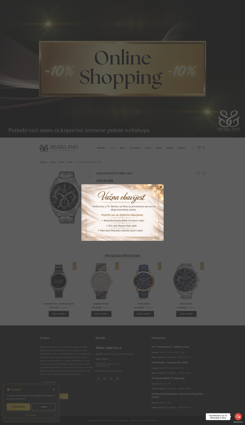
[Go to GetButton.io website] (238, 422)
